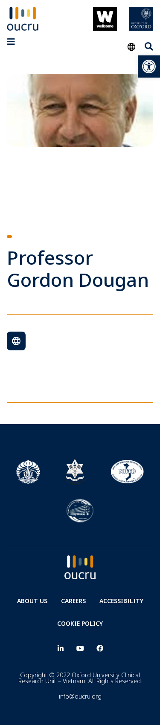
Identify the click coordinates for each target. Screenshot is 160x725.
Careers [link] (73, 601)
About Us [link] (32, 601)
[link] (149, 66)
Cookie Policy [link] (80, 623)
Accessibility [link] (121, 601)
